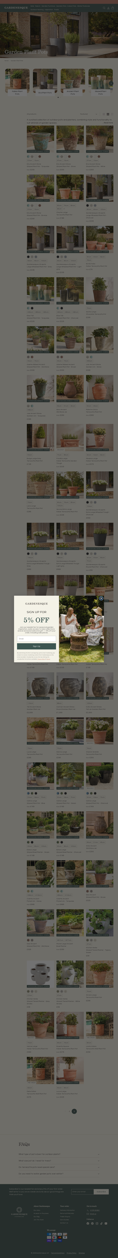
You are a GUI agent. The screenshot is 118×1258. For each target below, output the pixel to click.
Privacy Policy (41, 659)
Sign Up (36, 646)
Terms (48, 659)
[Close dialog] (101, 598)
